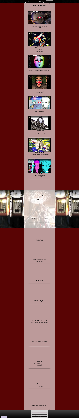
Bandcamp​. (48, 47)
